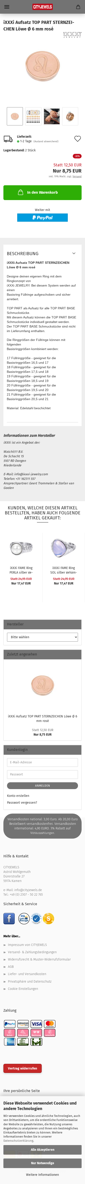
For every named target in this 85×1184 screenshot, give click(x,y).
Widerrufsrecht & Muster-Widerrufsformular (39, 959)
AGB (11, 967)
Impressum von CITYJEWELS (27, 945)
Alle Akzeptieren (42, 1150)
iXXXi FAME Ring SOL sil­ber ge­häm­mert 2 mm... (63, 570)
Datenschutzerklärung (18, 1140)
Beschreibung (23, 253)
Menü (7, 7)
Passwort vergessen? (22, 803)
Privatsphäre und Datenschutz (29, 981)
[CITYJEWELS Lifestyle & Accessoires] (42, 7)
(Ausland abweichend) (46, 141)
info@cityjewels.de (28, 890)
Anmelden (42, 785)
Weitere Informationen (42, 1175)
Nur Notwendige (42, 1163)
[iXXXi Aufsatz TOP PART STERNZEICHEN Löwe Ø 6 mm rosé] (43, 66)
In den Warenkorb (42, 192)
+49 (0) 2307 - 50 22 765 (26, 895)
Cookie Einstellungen (23, 989)
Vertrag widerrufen (22, 1068)
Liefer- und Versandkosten (27, 974)
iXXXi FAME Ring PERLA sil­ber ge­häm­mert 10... (21, 570)
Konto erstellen (18, 796)
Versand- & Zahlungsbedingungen (32, 952)
